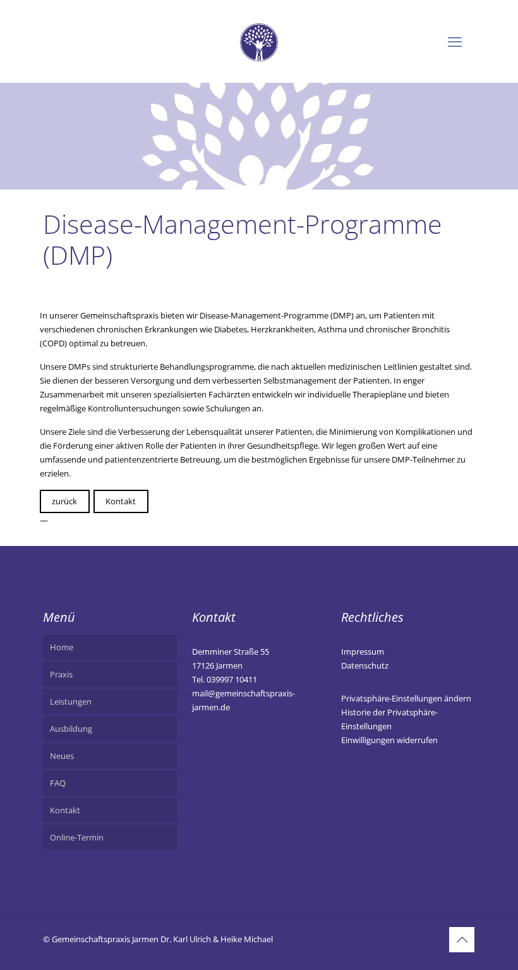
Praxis (61, 674)
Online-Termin (77, 837)
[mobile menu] (455, 41)
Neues (62, 755)
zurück (64, 501)
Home (61, 647)
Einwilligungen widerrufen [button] (389, 740)
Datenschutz (364, 665)
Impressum (362, 651)
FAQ (58, 783)
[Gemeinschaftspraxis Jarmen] (259, 41)
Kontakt (120, 501)
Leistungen (71, 701)
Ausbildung (71, 728)
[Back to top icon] (462, 939)
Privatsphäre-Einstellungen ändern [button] (406, 698)
